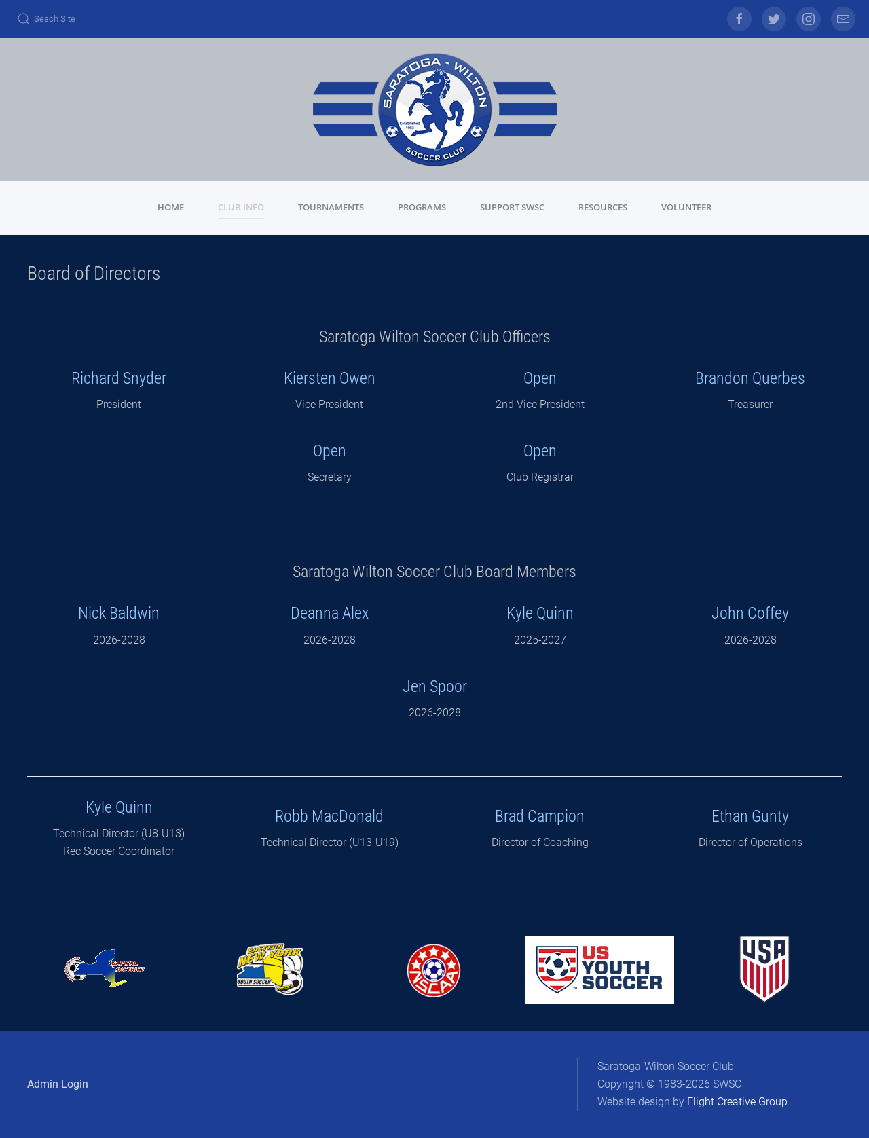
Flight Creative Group (737, 1101)
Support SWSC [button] (512, 207)
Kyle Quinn (540, 613)
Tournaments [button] (331, 207)
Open (329, 450)
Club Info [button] (241, 207)
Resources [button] (602, 207)
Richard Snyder (118, 378)
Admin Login (57, 1084)
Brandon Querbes (750, 378)
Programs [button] (422, 207)
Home (171, 207)
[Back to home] (434, 109)
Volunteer (686, 207)
